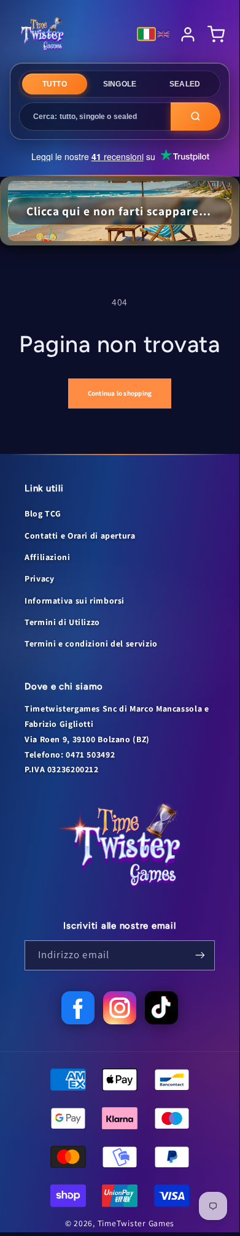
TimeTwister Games (136, 1223)
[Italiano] (146, 34)
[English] (163, 34)
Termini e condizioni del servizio (91, 643)
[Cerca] (195, 116)
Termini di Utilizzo (62, 622)
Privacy (39, 578)
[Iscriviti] (200, 955)
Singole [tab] (120, 84)
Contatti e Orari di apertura (80, 535)
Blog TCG (43, 513)
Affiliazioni (48, 556)
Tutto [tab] (54, 84)
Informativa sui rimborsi (75, 600)
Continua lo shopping (120, 393)
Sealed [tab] (184, 84)
